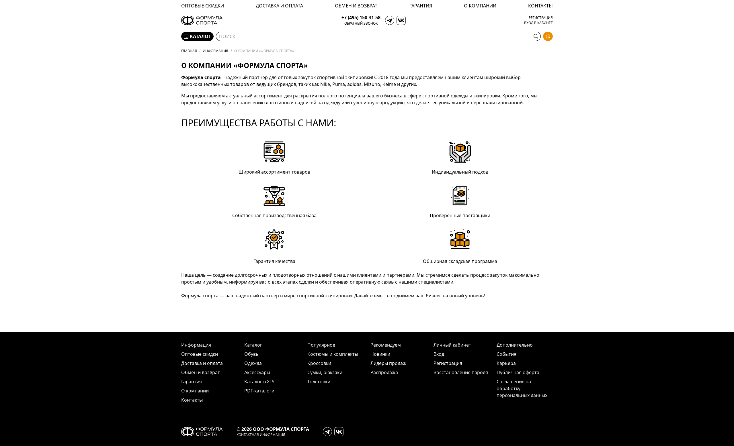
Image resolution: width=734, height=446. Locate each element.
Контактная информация (261, 435)
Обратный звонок (361, 23)
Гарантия (420, 6)
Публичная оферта (518, 372)
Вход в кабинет (538, 23)
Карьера (506, 363)
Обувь (251, 354)
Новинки (380, 354)
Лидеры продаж (388, 363)
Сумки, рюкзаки (324, 372)
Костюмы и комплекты (332, 354)
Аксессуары (257, 372)
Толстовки (318, 381)
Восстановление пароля (461, 372)
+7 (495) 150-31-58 (360, 17)
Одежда (253, 363)
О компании (480, 6)
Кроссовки (319, 363)
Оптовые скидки (202, 6)
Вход (439, 354)
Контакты (540, 6)
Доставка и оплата (279, 6)
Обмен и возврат (356, 6)
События (506, 354)
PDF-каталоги (259, 391)
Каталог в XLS (259, 381)
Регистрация (541, 18)
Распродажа (384, 372)
